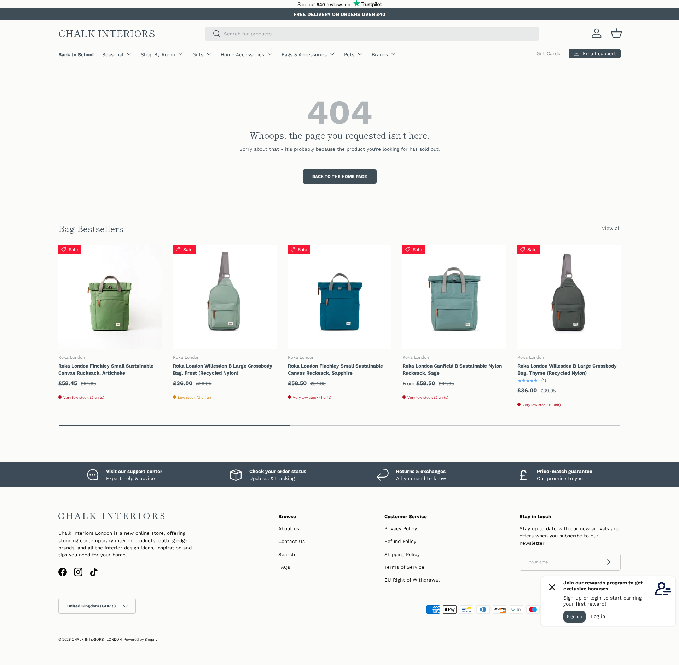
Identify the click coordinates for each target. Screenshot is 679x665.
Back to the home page (339, 176)
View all (611, 228)
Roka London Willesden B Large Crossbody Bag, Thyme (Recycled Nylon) (567, 369)
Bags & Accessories (304, 54)
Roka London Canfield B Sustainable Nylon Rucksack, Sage (452, 369)
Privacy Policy (400, 528)
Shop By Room (158, 54)
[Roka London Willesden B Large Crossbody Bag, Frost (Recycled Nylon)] (224, 296)
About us (288, 528)
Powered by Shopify (140, 639)
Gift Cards (548, 53)
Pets (349, 54)
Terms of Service (404, 567)
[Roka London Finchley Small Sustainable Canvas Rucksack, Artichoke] (110, 296)
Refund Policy (400, 541)
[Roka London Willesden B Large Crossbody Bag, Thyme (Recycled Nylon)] (569, 296)
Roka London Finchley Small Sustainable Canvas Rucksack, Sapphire (335, 369)
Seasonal (112, 54)
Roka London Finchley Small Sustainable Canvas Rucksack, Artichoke (105, 369)
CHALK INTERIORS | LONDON (97, 639)
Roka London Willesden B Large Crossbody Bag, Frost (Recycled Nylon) (222, 369)
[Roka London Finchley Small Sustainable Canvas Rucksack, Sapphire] (339, 296)
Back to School (76, 54)
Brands (380, 54)
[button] (616, 33)
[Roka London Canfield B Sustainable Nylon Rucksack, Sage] (454, 296)
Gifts (197, 54)
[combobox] (372, 34)
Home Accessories (242, 54)
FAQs (284, 567)
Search (286, 554)
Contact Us (291, 541)
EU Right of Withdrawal (412, 580)
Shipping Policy (402, 554)
